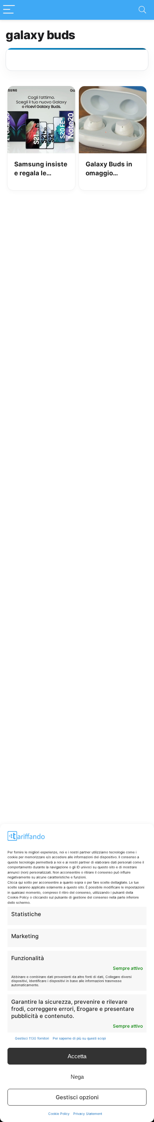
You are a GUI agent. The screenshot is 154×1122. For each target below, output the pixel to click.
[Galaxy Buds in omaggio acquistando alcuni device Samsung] (113, 91)
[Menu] (9, 10)
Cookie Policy (59, 1114)
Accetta (77, 1056)
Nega (77, 1077)
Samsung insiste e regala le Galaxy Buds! (40, 169)
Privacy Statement (87, 1114)
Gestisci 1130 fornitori (32, 1038)
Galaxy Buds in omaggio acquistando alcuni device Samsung (109, 169)
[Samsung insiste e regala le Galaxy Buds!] (41, 91)
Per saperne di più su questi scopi (79, 1038)
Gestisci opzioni (77, 1097)
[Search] (142, 10)
